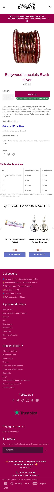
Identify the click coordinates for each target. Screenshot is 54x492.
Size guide (7, 373)
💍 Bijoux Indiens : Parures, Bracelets (17, 286)
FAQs (5, 377)
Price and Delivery (10, 351)
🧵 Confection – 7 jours (12, 293)
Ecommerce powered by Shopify (28, 479)
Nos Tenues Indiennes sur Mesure (16, 380)
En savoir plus (25, 467)
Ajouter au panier (14, 255)
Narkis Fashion (12, 479)
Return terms (8, 358)
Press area (7, 331)
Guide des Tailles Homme (13, 366)
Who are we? (8, 310)
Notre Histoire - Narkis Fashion (15, 313)
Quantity (6, 91)
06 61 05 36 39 (25, 473)
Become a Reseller (10, 335)
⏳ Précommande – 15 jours (14, 297)
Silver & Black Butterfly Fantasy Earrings (39, 240)
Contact (6, 317)
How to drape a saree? (12, 384)
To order (6, 362)
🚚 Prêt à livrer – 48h (11, 290)
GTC (4, 320)
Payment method (9, 355)
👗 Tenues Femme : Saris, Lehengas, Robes (20, 279)
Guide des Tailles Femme (13, 369)
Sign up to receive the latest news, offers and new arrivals (25, 444)
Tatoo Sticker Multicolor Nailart (14, 240)
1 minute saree (8, 388)
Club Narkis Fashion (11, 432)
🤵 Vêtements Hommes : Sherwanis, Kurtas (20, 283)
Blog (4, 339)
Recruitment (7, 328)
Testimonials (7, 324)
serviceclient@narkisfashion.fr (25, 475)
